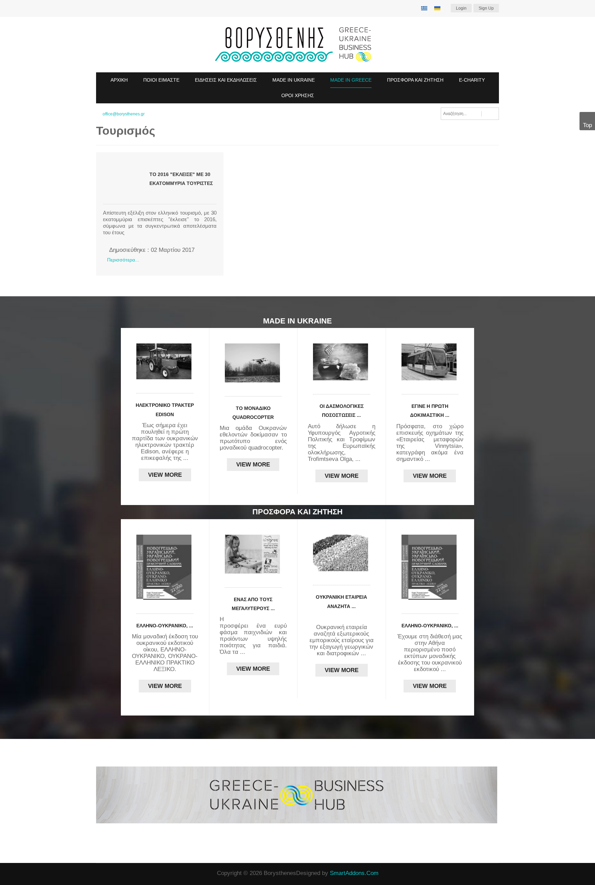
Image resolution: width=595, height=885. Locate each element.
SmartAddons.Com (354, 873)
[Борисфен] (297, 44)
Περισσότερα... (123, 260)
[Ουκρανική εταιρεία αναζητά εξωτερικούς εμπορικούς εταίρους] (341, 553)
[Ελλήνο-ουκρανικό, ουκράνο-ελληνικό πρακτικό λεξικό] (165, 567)
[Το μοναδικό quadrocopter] (253, 362)
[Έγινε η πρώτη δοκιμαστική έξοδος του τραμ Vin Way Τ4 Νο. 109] (430, 361)
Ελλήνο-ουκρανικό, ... (164, 625)
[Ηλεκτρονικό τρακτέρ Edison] (165, 361)
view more (165, 475)
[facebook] (98, 874)
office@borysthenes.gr (124, 114)
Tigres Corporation (259, 619)
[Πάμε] (490, 113)
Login (461, 8)
